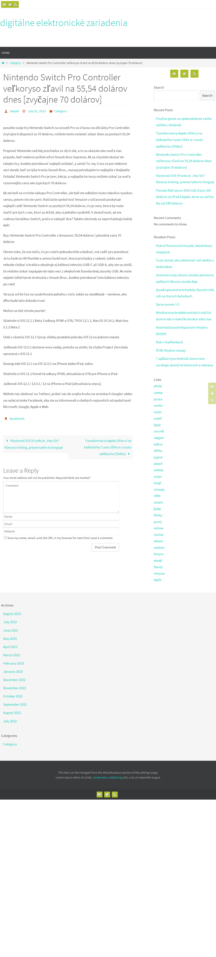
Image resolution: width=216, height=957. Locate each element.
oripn (158, 476)
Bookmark (17, 417)
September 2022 (15, 704)
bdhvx (158, 444)
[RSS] (15, 4)
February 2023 (13, 663)
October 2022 (13, 696)
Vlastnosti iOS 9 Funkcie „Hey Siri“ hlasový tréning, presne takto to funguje (33, 441)
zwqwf (14, 110)
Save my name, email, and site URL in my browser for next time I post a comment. (60, 535)
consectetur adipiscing (107, 777)
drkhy (158, 450)
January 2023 (13, 671)
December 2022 (14, 679)
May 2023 (10, 638)
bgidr (158, 579)
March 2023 (11, 655)
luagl (157, 483)
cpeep (158, 392)
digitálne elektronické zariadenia (63, 22)
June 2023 (10, 630)
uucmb (159, 431)
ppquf (158, 463)
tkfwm (158, 541)
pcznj (158, 521)
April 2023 (10, 646)
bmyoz (159, 554)
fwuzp (158, 566)
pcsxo (158, 399)
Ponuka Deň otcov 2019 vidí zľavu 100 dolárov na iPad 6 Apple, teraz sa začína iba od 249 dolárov (185, 197)
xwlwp (158, 470)
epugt (158, 560)
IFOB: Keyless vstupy (171, 350)
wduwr (159, 528)
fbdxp (158, 515)
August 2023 (12, 613)
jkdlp (157, 508)
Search (159, 87)
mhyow (159, 573)
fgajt (157, 424)
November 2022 (14, 688)
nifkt (157, 495)
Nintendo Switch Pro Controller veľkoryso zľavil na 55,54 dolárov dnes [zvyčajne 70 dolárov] (184, 161)
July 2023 (10, 622)
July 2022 (10, 721)
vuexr (158, 412)
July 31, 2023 (37, 110)
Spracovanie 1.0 (167, 304)
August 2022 (12, 712)
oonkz (158, 405)
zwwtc (158, 502)
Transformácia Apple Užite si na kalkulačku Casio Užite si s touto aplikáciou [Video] (107, 444)
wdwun (159, 547)
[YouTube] (4, 4)
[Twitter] (10, 4)
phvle (158, 386)
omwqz (159, 489)
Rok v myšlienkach (169, 342)
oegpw (159, 437)
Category (15, 63)
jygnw (158, 457)
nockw (158, 534)
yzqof (158, 418)
